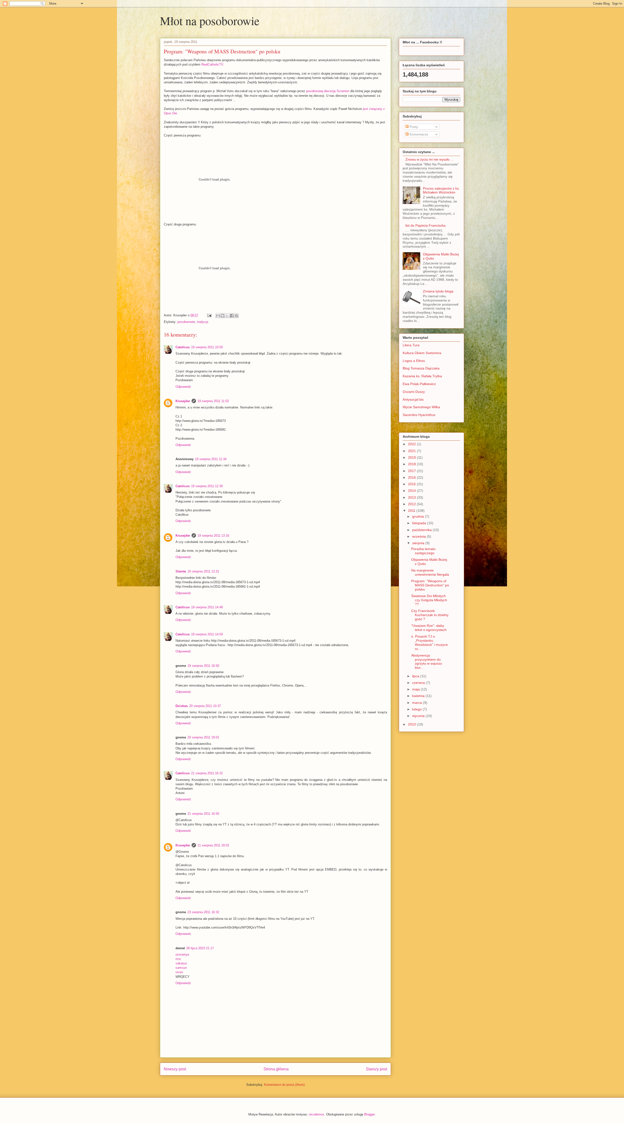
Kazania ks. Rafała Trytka (422, 376)
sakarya (181, 963)
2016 (412, 477)
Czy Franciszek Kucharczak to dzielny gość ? (429, 615)
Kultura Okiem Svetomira (422, 353)
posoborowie (186, 322)
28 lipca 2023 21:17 (200, 948)
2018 (412, 464)
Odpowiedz (183, 386)
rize (178, 959)
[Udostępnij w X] (227, 315)
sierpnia (418, 543)
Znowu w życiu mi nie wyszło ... (429, 159)
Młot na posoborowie (209, 20)
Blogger (369, 1114)
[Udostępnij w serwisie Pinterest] (236, 315)
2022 (412, 444)
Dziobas (182, 706)
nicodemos (316, 1114)
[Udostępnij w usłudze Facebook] (231, 315)
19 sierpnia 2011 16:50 (203, 666)
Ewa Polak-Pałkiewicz (419, 384)
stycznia (419, 716)
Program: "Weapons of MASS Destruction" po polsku (430, 585)
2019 (412, 457)
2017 (412, 471)
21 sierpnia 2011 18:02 (213, 845)
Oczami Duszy (414, 392)
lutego (417, 709)
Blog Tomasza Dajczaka (421, 368)
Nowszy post (175, 1069)
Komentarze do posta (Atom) (284, 1084)
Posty (413, 127)
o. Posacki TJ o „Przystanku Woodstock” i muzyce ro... (429, 642)
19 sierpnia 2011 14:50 (207, 634)
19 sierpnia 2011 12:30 (207, 486)
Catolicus (183, 347)
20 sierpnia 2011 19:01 (203, 737)
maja (416, 689)
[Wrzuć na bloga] (222, 315)
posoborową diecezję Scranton (327, 91)
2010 (412, 724)
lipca (416, 676)
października (422, 530)
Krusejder (183, 401)
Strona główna (276, 1069)
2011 (412, 511)
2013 (412, 497)
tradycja (202, 322)
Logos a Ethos (414, 361)
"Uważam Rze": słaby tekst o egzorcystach (429, 628)
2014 (412, 491)
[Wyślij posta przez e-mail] (209, 315)
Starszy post (376, 1069)
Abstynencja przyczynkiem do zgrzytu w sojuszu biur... (426, 661)
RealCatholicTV (212, 64)
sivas (179, 972)
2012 (412, 504)
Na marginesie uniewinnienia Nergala (430, 572)
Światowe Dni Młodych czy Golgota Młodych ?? (429, 600)
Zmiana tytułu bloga (438, 291)
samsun (181, 967)
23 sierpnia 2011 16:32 (203, 912)
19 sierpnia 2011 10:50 (207, 347)
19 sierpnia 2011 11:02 (213, 401)
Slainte (181, 571)
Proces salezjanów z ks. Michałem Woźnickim (441, 190)
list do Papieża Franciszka (425, 225)
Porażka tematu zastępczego (423, 551)
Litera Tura (411, 345)
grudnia (418, 516)
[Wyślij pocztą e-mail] (217, 315)
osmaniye (182, 954)
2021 (412, 451)
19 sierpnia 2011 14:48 (207, 607)
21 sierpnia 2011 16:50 (203, 813)
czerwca (419, 683)
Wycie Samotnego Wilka (421, 407)
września (419, 536)
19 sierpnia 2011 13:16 (213, 535)
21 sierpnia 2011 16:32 (207, 773)
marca (417, 703)
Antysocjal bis (413, 399)
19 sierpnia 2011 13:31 (203, 571)
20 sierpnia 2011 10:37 (205, 706)
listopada (419, 523)
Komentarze (418, 134)
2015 (412, 484)
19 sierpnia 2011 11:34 (210, 459)
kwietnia (419, 696)
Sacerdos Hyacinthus (419, 415)
